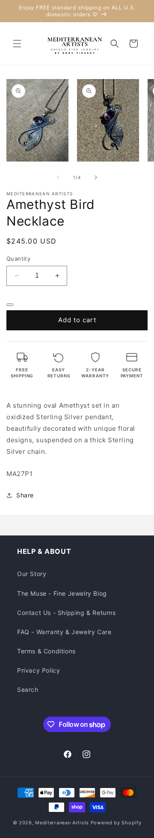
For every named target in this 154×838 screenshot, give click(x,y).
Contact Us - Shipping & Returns (66, 612)
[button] (17, 43)
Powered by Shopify (116, 823)
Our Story (31, 573)
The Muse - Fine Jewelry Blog (62, 593)
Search (27, 689)
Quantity (18, 258)
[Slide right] (95, 177)
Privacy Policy (38, 670)
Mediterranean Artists (62, 823)
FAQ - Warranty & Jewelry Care (64, 631)
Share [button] (25, 495)
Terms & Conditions (46, 651)
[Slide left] (58, 177)
